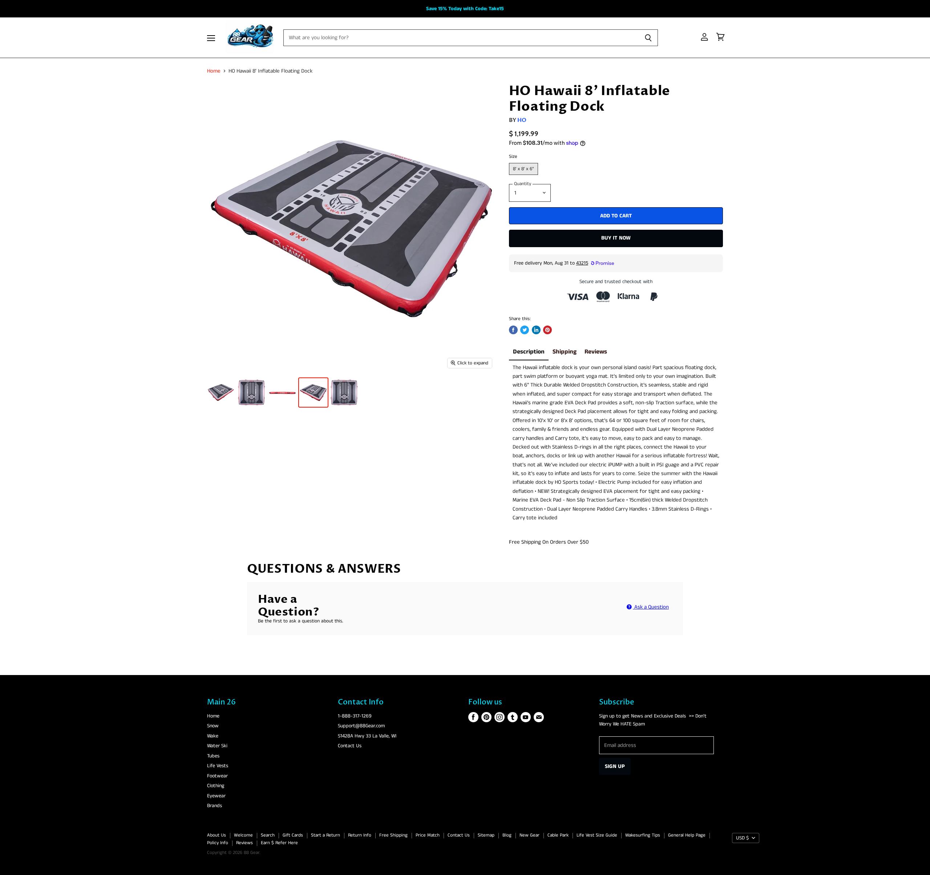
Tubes (213, 756)
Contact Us (349, 745)
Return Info (359, 835)
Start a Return (325, 835)
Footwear (217, 776)
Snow (213, 725)
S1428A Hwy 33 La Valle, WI (367, 736)
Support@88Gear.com (361, 725)
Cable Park (558, 835)
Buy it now (616, 238)
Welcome (243, 835)
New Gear (529, 835)
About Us (216, 835)
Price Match (428, 835)
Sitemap (486, 835)
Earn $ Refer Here (279, 842)
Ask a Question (651, 607)
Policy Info (217, 842)
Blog (507, 835)
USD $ (742, 838)
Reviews (596, 352)
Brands (214, 805)
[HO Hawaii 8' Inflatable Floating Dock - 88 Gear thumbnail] (220, 392)
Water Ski (217, 745)
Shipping (565, 352)
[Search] (648, 37)
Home (214, 71)
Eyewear (216, 796)
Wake (212, 736)
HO (521, 120)
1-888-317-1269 (355, 716)
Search (268, 835)
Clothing (215, 785)
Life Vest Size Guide (597, 835)
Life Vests (217, 765)
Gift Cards (293, 835)
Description (529, 352)
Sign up (615, 766)
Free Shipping (393, 835)
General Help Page (686, 835)
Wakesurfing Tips (642, 835)
